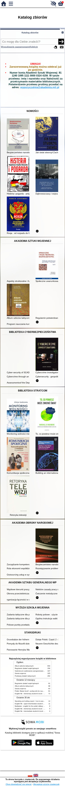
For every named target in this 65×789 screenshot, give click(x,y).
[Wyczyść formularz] (55, 47)
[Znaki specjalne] (61, 47)
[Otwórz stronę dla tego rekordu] (19, 134)
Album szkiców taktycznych (24, 666)
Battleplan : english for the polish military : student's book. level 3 (37, 706)
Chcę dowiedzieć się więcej (18, 784)
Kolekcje (34, 47)
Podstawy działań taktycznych (25, 676)
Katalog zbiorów (30, 32)
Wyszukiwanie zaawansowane (15, 47)
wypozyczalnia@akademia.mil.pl (39, 87)
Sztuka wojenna (20, 673)
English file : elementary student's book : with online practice (36, 693)
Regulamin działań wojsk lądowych (27, 668)
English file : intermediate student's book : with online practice (36, 711)
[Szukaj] (61, 41)
